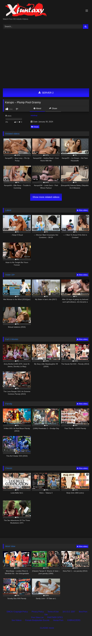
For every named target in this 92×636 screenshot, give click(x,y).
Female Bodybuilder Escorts (37, 620)
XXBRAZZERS (73, 620)
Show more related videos (46, 197)
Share (54, 108)
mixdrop (34, 115)
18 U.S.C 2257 (69, 612)
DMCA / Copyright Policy (17, 612)
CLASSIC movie (47, 628)
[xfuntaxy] (46, 10)
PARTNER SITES (55, 617)
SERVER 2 (47, 92)
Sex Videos (16, 620)
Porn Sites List (37, 617)
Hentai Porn (58, 620)
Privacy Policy (38, 612)
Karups (36, 127)
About (38, 108)
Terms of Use (53, 612)
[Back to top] (84, 629)
